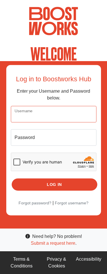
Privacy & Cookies (56, 262)
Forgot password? (35, 203)
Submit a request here (53, 243)
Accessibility (88, 259)
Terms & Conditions (22, 262)
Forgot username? (71, 203)
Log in (54, 184)
